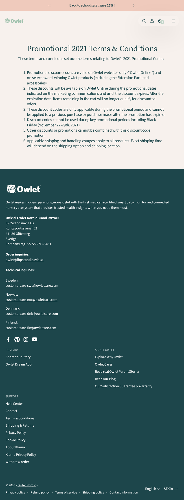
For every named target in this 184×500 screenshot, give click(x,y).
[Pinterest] (17, 339)
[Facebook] (8, 339)
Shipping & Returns (20, 425)
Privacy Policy (16, 432)
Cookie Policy (15, 440)
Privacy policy (15, 492)
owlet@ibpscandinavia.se (25, 259)
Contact (11, 410)
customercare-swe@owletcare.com (32, 285)
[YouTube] (34, 339)
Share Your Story (18, 357)
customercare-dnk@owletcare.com (32, 313)
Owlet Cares (104, 364)
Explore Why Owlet (109, 357)
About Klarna (15, 447)
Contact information (124, 492)
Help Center (14, 403)
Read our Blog (105, 379)
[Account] (152, 21)
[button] (153, 489)
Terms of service (66, 492)
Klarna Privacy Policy (21, 454)
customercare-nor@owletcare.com (31, 299)
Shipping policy (93, 492)
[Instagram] (25, 339)
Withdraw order (17, 461)
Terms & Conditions (20, 418)
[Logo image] (15, 20)
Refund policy (40, 492)
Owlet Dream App (19, 364)
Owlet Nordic (27, 485)
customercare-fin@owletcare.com (31, 327)
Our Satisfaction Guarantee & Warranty (123, 386)
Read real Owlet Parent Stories (117, 371)
